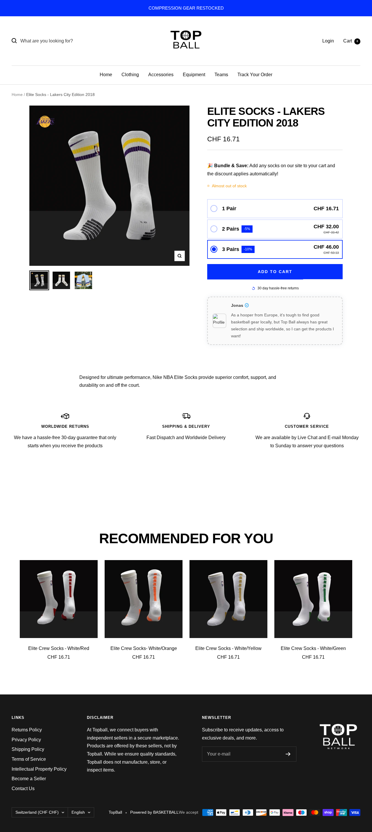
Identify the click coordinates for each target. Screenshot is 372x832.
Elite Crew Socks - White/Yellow (228, 648)
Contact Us (23, 788)
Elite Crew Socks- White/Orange (143, 648)
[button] (275, 209)
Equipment (194, 74)
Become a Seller (29, 778)
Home (106, 74)
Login (328, 40)
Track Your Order (254, 74)
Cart (350, 40)
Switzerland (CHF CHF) (37, 812)
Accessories (161, 74)
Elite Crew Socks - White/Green (313, 648)
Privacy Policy (26, 739)
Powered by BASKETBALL (154, 812)
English (78, 812)
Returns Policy (27, 729)
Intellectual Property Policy (39, 769)
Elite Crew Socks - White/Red (58, 648)
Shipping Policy (28, 749)
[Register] (288, 754)
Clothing (130, 74)
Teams (221, 74)
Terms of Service (29, 759)
